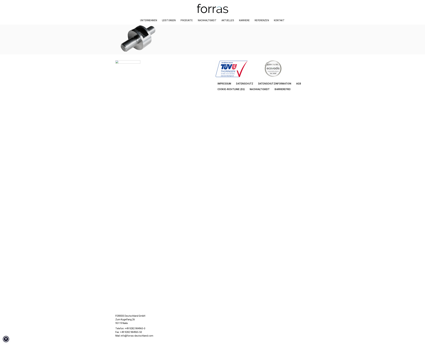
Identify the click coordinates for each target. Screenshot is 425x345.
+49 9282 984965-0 (135, 328)
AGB (298, 83)
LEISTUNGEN (169, 20)
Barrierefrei (283, 89)
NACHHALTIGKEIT (207, 20)
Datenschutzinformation (274, 83)
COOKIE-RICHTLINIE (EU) (231, 89)
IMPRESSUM (224, 83)
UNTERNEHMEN (148, 20)
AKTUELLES (227, 20)
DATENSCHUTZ (244, 83)
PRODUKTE (187, 20)
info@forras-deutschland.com (137, 335)
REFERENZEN (262, 20)
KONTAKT (279, 20)
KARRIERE (244, 20)
